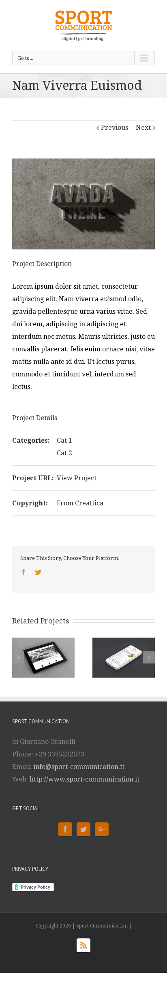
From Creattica (80, 503)
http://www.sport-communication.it (84, 779)
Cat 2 (64, 453)
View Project (76, 478)
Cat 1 (64, 440)
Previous (114, 127)
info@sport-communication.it (78, 767)
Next (143, 127)
